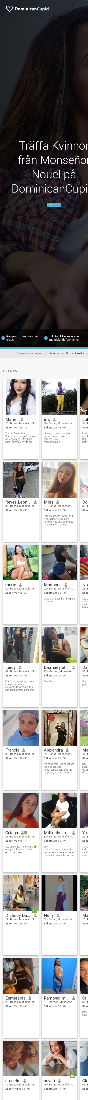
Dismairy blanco (56, 667)
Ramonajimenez (56, 998)
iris (47, 419)
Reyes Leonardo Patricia (18, 502)
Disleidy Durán (18, 915)
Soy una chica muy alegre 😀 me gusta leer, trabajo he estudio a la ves (21, 849)
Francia (12, 750)
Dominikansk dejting (30, 353)
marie (10, 584)
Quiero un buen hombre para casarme (59, 600)
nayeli (49, 1080)
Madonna (53, 584)
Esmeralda (15, 998)
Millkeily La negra (56, 832)
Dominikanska (75, 353)
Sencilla (48, 681)
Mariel (11, 419)
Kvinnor (54, 353)
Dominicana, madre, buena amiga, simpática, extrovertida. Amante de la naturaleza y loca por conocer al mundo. (21, 685)
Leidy (10, 667)
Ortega (11, 832)
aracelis (12, 1080)
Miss (48, 502)
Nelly (49, 915)
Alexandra (53, 750)
